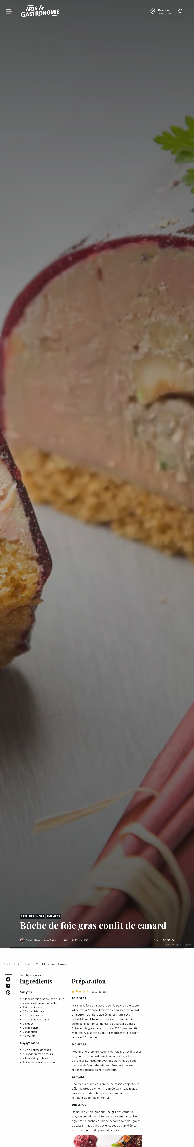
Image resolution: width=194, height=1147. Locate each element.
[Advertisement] (169, 1018)
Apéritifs (27, 916)
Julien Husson (35, 940)
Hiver (40, 916)
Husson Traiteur (50, 940)
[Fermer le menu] (8, 11)
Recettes (17, 964)
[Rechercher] (180, 11)
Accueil (7, 964)
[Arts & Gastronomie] (40, 11)
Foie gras (53, 916)
